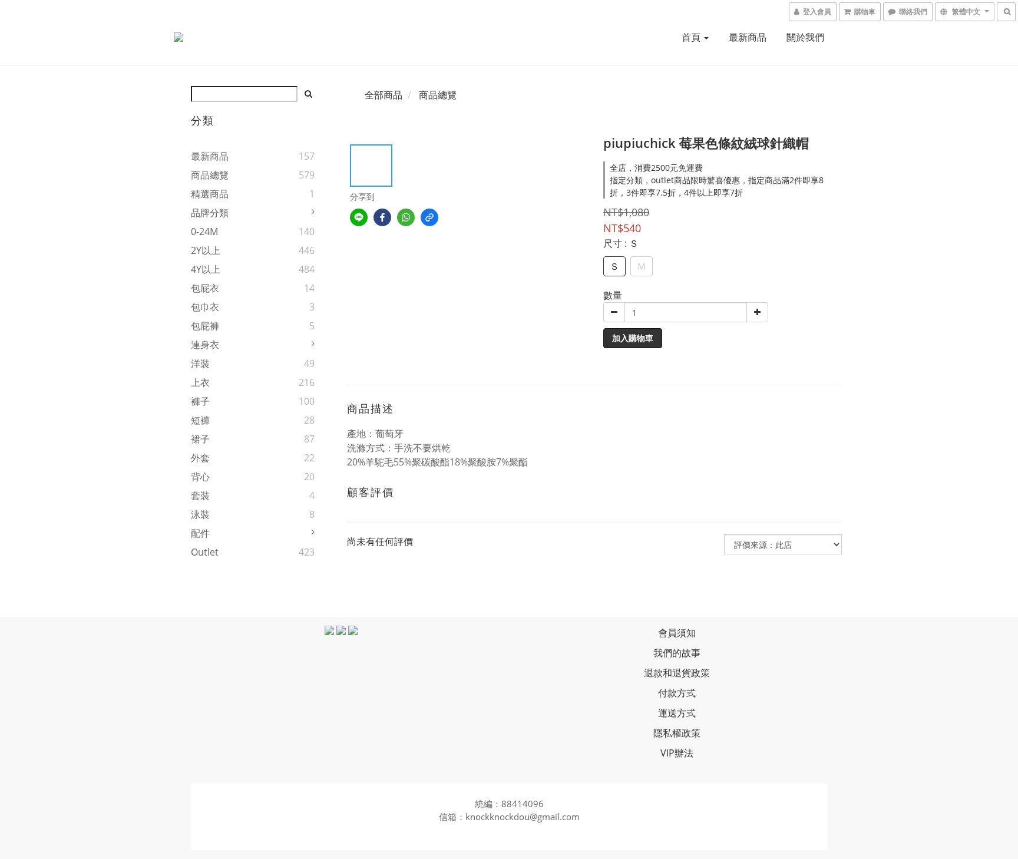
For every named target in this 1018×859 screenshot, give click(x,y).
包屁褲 (205, 325)
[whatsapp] (406, 217)
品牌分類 (210, 212)
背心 (200, 476)
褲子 (200, 401)
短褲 (200, 420)
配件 (200, 533)
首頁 (692, 37)
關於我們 (805, 37)
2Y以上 (205, 250)
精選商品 (210, 193)
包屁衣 (205, 288)
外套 (200, 457)
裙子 (200, 438)
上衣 (200, 382)
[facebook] (382, 217)
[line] (359, 217)
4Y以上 (205, 269)
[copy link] (429, 217)
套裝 (200, 495)
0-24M (204, 231)
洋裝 (200, 363)
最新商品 (747, 37)
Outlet (205, 552)
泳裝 (200, 514)
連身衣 (205, 344)
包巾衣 (205, 306)
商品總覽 (210, 175)
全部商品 (383, 94)
